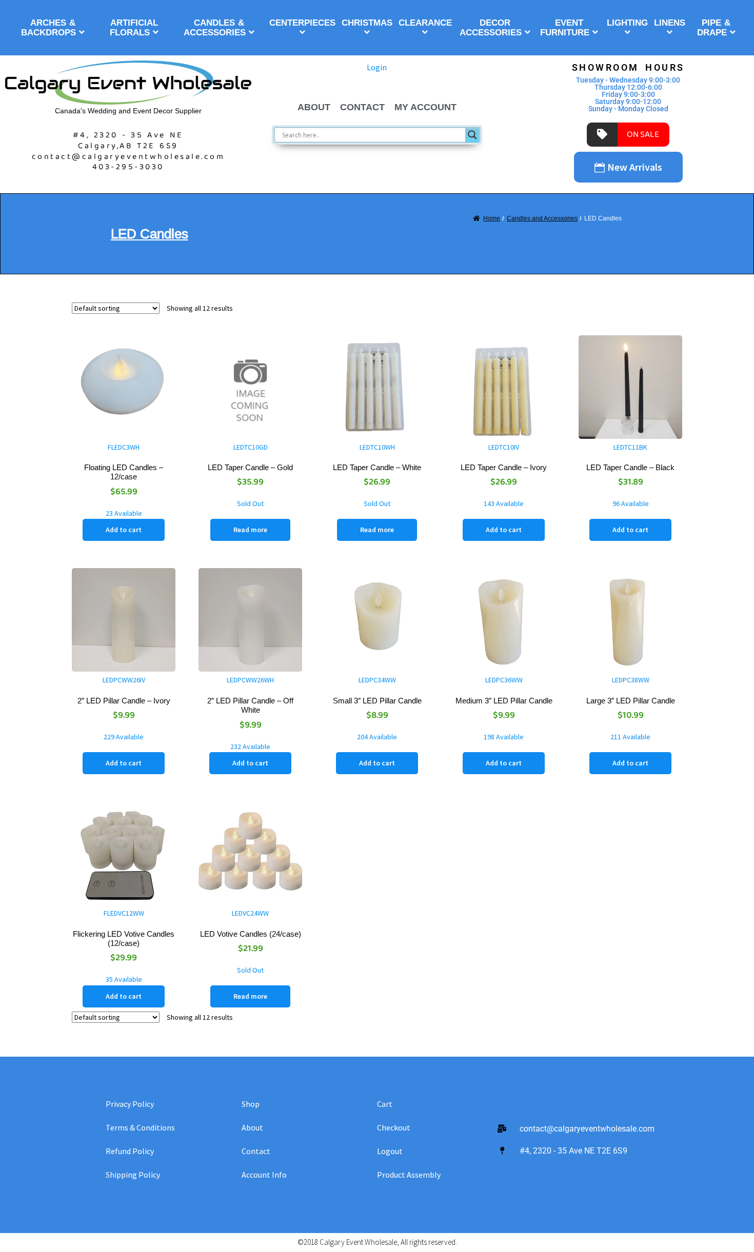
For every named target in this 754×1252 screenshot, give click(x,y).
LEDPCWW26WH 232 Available (250, 713)
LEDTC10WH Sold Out (377, 475)
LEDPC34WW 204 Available (377, 708)
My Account (425, 107)
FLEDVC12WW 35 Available (123, 946)
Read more (250, 529)
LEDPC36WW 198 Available (503, 708)
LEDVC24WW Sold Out (250, 941)
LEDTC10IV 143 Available (504, 475)
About (313, 107)
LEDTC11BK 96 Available (630, 475)
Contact (362, 107)
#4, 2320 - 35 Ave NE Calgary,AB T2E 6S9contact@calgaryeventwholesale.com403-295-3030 (128, 151)
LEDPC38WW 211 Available (630, 708)
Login (377, 67)
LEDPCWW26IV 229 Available (123, 708)
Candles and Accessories (542, 218)
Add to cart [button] (124, 529)
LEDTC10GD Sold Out (250, 475)
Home (491, 218)
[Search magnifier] (472, 135)
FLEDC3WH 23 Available (123, 480)
